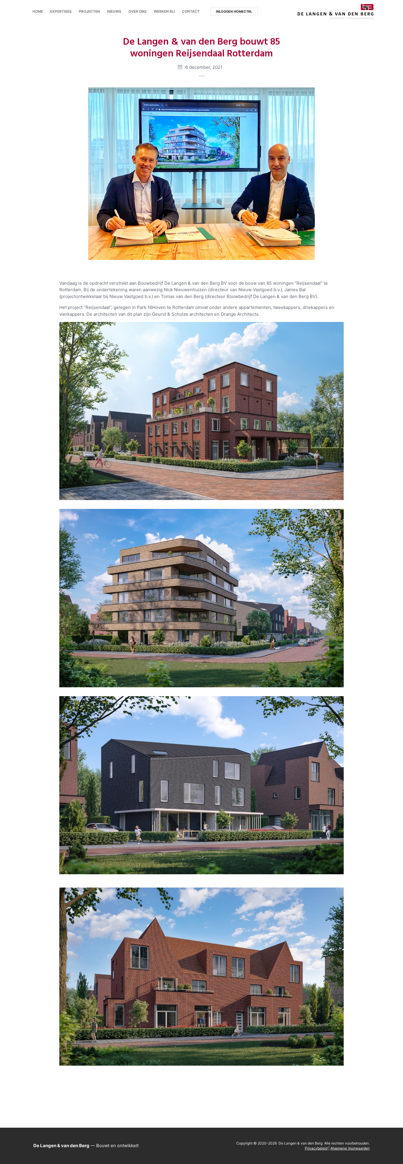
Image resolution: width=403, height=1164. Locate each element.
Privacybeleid (316, 1148)
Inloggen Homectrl (234, 11)
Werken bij (164, 11)
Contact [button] (191, 11)
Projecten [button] (89, 11)
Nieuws (114, 11)
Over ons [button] (137, 11)
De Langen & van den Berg (335, 12)
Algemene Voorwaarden (350, 1148)
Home (37, 11)
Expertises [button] (61, 11)
